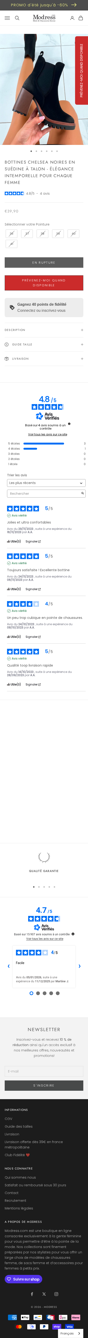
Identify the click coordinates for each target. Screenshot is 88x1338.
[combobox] (70, 1333)
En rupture (43, 262)
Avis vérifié (19, 515)
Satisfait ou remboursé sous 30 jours (35, 1185)
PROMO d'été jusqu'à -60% (39, 5)
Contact (12, 1193)
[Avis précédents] (8, 966)
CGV (8, 1118)
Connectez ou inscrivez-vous (41, 310)
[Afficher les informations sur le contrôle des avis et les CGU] (73, 934)
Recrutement (15, 1200)
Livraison (12, 1134)
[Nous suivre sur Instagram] (56, 1294)
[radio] (11, 234)
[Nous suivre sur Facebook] (32, 1294)
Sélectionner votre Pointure (27, 224)
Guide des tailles (19, 1126)
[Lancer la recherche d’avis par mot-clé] (82, 494)
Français (67, 1333)
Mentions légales (19, 1208)
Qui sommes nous (20, 1177)
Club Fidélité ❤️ (17, 1155)
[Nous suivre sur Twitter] (44, 1294)
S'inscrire (43, 1085)
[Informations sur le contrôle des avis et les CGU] (69, 424)
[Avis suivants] (79, 966)
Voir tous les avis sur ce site (47, 434)
